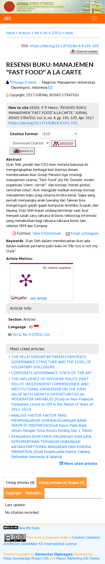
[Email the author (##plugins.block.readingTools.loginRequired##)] (50, 87)
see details (38, 298)
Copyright (13, 493)
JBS (7, 18)
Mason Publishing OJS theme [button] (78, 558)
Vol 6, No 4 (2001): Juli (31, 334)
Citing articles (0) (20, 482)
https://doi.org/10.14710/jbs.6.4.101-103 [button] (43, 122)
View (37, 233)
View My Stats (29, 528)
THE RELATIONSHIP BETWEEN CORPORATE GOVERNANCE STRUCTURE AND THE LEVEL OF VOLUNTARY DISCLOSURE (50, 361)
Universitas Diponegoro (54, 554)
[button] (8, 94)
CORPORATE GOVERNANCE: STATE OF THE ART (51, 372)
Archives (25, 33)
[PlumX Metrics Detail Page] (26, 279)
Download (52, 233)
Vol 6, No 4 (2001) (47, 33)
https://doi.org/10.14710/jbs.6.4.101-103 (64, 45)
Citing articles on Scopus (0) (61, 482)
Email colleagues (85, 233)
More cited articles (80, 463)
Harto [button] (69, 33)
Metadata (34, 493)
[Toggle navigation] (94, 18)
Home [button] (10, 33)
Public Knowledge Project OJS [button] (26, 558)
